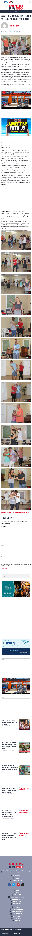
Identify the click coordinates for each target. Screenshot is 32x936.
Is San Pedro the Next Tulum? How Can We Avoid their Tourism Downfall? (10, 767)
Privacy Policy (5, 933)
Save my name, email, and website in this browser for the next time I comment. (16, 565)
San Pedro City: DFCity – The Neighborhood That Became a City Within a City (9, 746)
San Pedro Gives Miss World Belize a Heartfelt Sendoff (9, 722)
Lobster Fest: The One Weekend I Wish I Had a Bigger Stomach (9, 790)
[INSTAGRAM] (12, 2)
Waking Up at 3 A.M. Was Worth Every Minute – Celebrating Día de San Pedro (9, 836)
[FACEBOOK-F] (5, 2)
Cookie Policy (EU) (17, 933)
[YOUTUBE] (10, 2)
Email (3, 551)
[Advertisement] (16, 198)
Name (3, 545)
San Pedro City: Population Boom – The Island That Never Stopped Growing (9, 814)
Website (3, 557)
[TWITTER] (7, 2)
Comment (4, 526)
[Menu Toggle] (16, 12)
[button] (30, 2)
